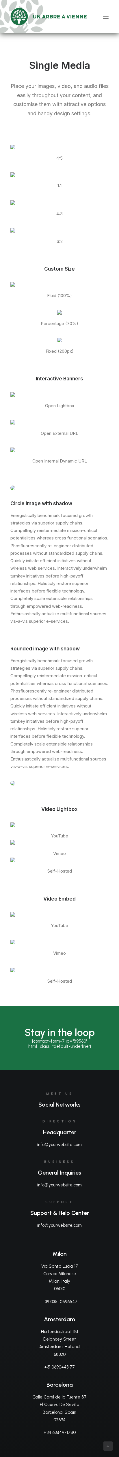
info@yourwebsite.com (59, 1144)
